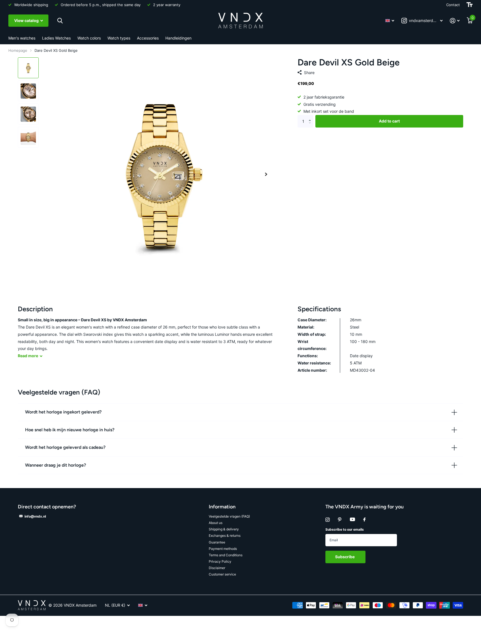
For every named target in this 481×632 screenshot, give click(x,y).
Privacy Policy (220, 561)
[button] (266, 174)
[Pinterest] (340, 520)
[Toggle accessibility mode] (470, 4)
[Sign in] (455, 20)
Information (222, 507)
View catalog (27, 20)
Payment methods (223, 549)
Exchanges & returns (224, 535)
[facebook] (364, 520)
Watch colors (89, 38)
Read (28, 355)
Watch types (118, 38)
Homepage (17, 50)
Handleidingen (178, 38)
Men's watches (21, 38)
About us (215, 523)
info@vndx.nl (35, 516)
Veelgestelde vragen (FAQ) (229, 516)
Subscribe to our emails (344, 529)
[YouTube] (352, 519)
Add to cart (389, 121)
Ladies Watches (56, 38)
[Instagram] (327, 520)
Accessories (148, 38)
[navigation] (28, 67)
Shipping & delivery (224, 529)
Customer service (222, 574)
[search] (59, 20)
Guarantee (217, 542)
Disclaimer (217, 568)
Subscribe (345, 556)
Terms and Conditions (225, 555)
